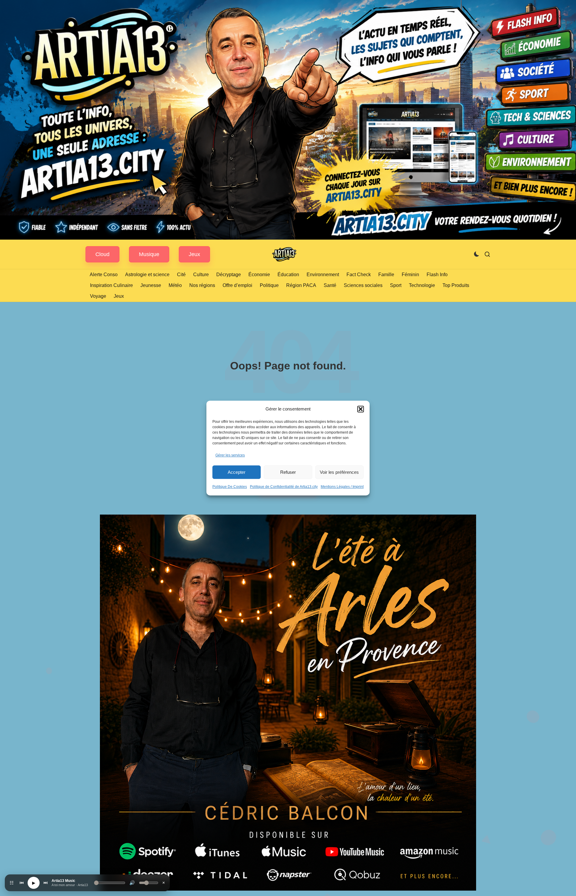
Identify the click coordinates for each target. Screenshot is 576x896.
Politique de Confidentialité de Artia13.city (284, 487)
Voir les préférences (339, 472)
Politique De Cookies (229, 487)
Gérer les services (230, 455)
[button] (361, 409)
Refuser (288, 472)
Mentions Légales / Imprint (342, 487)
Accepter (236, 472)
